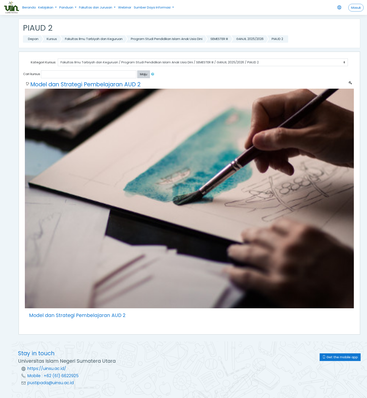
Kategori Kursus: (43, 62)
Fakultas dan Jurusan (96, 7)
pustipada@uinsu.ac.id (50, 383)
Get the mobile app (342, 357)
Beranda (29, 7)
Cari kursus (31, 74)
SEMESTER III (219, 39)
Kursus (52, 39)
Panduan (66, 7)
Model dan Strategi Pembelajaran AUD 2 (85, 84)
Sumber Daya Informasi (152, 7)
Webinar (124, 7)
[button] (153, 74)
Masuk (356, 7)
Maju (143, 74)
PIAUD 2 (277, 39)
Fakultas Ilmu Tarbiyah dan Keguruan (94, 39)
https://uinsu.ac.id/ (46, 368)
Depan (33, 39)
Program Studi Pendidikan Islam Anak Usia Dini (166, 39)
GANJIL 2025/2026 (250, 39)
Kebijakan (46, 7)
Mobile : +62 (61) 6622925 (53, 376)
